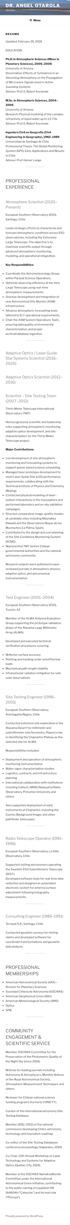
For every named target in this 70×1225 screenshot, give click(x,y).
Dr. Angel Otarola (33, 5)
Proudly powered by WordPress (24, 1216)
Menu (37, 20)
